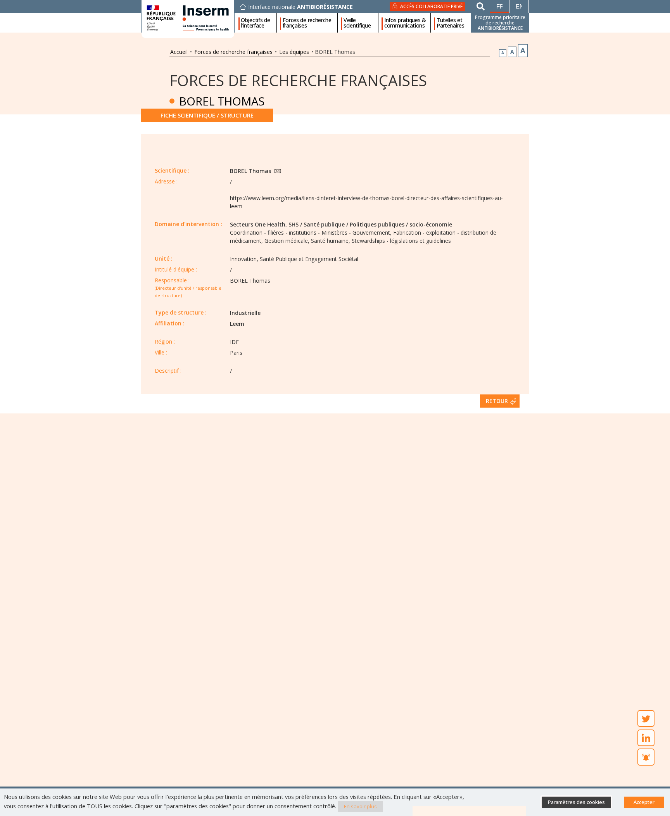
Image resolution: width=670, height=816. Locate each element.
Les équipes (294, 51)
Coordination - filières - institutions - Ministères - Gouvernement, (311, 232)
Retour (497, 401)
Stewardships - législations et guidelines (401, 240)
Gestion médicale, (286, 240)
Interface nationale (300, 7)
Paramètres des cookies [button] (576, 802)
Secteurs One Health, (258, 224)
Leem (237, 323)
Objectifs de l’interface (255, 22)
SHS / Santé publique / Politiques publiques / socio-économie (370, 224)
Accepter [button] (644, 802)
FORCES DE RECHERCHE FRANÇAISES (298, 80)
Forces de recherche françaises (307, 22)
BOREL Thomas (251, 171)
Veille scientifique (357, 22)
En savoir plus (360, 806)
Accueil (179, 51)
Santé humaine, (330, 240)
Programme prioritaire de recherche (500, 22)
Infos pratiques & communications (405, 22)
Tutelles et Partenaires (451, 22)
